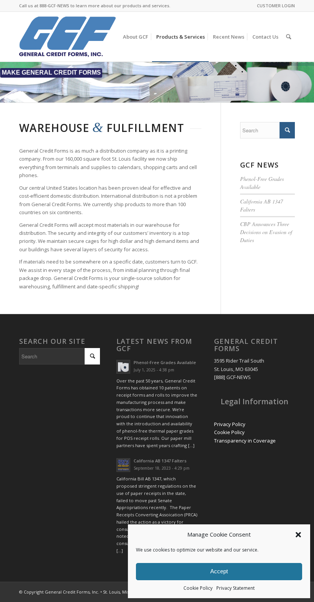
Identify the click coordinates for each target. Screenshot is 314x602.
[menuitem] (274, 6)
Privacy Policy (229, 424)
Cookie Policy (198, 588)
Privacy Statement (235, 588)
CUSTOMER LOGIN (276, 5)
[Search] (288, 37)
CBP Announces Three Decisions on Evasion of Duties (266, 232)
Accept (219, 571)
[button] (298, 535)
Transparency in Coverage (245, 440)
